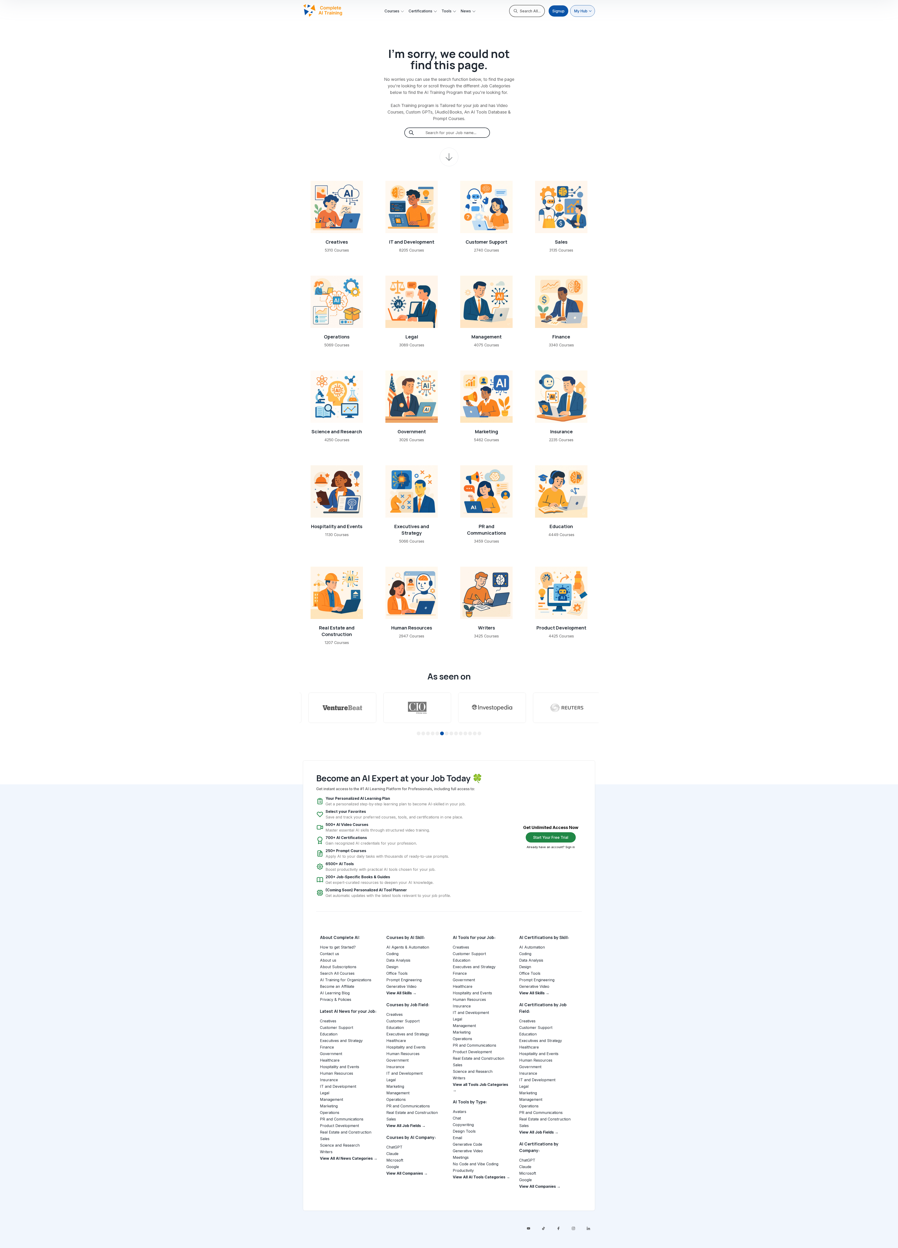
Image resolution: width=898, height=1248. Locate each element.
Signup (558, 11)
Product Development (561, 628)
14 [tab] (479, 733)
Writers (486, 628)
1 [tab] (419, 733)
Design (392, 966)
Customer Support (486, 242)
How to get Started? (338, 947)
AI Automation (532, 947)
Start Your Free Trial (550, 837)
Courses (391, 11)
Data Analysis (398, 960)
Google (392, 1166)
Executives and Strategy (411, 529)
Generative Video (401, 986)
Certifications (420, 11)
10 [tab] (461, 733)
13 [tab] (475, 733)
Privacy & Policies (335, 999)
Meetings (461, 1157)
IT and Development (411, 242)
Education (561, 526)
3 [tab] (428, 733)
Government (412, 431)
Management (486, 337)
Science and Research (336, 431)
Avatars (459, 1111)
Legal (411, 337)
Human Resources (411, 628)
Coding (392, 953)
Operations (337, 337)
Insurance (561, 431)
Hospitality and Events (336, 526)
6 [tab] (442, 733)
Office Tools (397, 973)
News (466, 11)
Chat (457, 1118)
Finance (561, 337)
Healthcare (330, 1060)
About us (328, 960)
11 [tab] (465, 733)
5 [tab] (437, 733)
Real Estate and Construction (337, 631)
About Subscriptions (338, 966)
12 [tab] (470, 733)
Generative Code (467, 1144)
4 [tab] (432, 733)
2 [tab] (423, 733)
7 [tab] (446, 733)
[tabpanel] (336, 708)
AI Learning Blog (335, 993)
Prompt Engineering (404, 980)
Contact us (329, 953)
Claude (392, 1153)
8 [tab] (451, 733)
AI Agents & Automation (407, 947)
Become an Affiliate (337, 986)
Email (457, 1137)
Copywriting (463, 1124)
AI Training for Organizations (345, 980)
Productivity (463, 1170)
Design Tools (464, 1131)
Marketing (486, 431)
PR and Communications (486, 529)
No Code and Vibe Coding (475, 1164)
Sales (561, 242)
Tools (446, 11)
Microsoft (394, 1160)
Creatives (337, 242)
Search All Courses (337, 973)
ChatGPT (394, 1147)
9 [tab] (456, 733)
